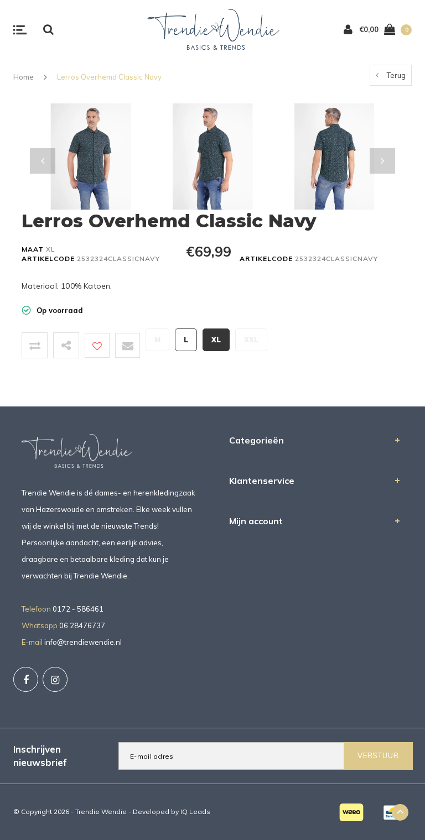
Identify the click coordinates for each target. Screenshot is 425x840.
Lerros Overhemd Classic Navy (109, 76)
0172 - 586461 (78, 608)
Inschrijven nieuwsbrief (40, 755)
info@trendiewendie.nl (83, 642)
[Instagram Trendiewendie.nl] (55, 679)
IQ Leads (195, 811)
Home (23, 76)
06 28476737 (82, 625)
